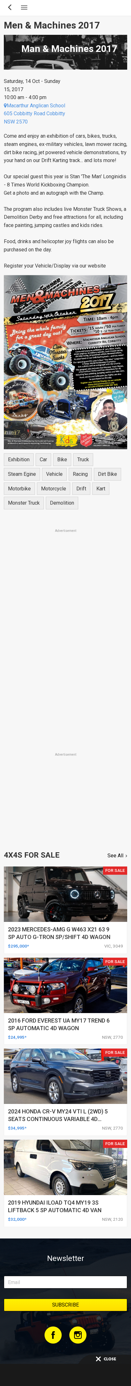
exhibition (19, 460)
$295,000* (18, 945)
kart (100, 489)
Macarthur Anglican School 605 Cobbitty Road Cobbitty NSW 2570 (34, 114)
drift (81, 489)
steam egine (22, 474)
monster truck (24, 503)
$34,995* (17, 1128)
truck (83, 460)
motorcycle (53, 489)
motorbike (19, 489)
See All (115, 856)
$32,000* (17, 1219)
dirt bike (107, 474)
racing (80, 474)
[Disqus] (65, 663)
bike (62, 460)
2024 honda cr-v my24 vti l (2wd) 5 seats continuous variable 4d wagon (58, 1119)
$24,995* (17, 1037)
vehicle (54, 474)
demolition (62, 503)
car (43, 460)
